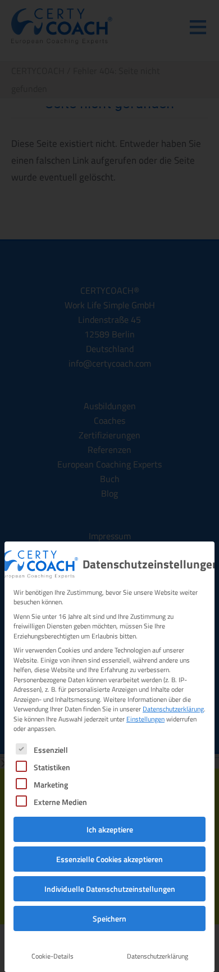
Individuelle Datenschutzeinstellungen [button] (109, 889)
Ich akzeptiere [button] (109, 829)
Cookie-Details (52, 956)
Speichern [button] (109, 918)
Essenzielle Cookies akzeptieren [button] (109, 859)
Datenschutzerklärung (173, 708)
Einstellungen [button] (145, 719)
